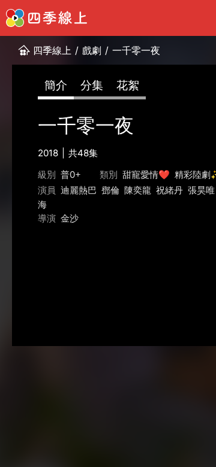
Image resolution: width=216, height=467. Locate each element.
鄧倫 (110, 190)
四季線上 (52, 50)
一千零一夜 (136, 50)
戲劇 (91, 50)
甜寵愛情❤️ (146, 174)
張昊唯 (201, 190)
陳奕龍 (137, 190)
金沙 (70, 218)
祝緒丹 (169, 190)
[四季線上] (46, 18)
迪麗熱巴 (79, 190)
